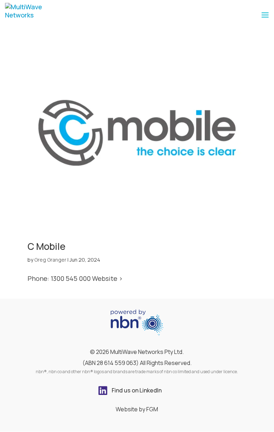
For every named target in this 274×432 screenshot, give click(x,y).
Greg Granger (50, 259)
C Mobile (46, 246)
